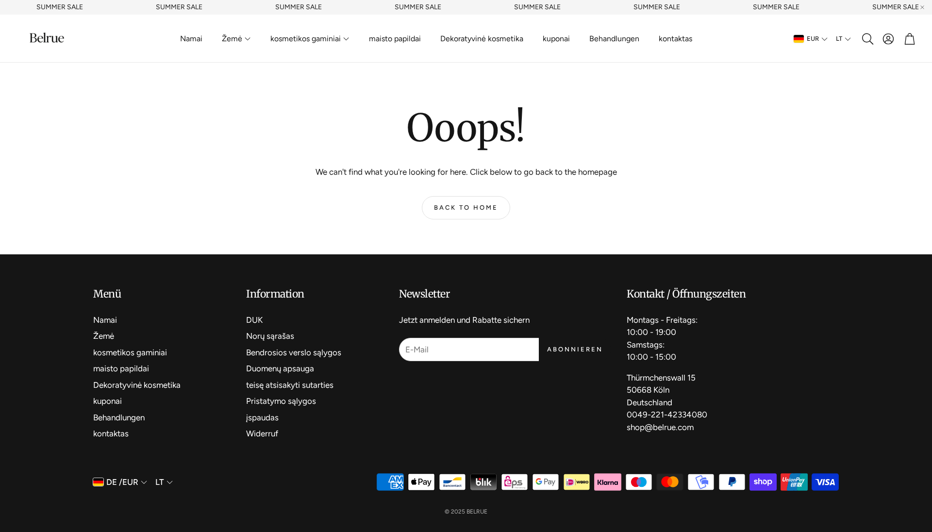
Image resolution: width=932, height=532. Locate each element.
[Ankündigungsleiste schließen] (922, 7)
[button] (867, 39)
